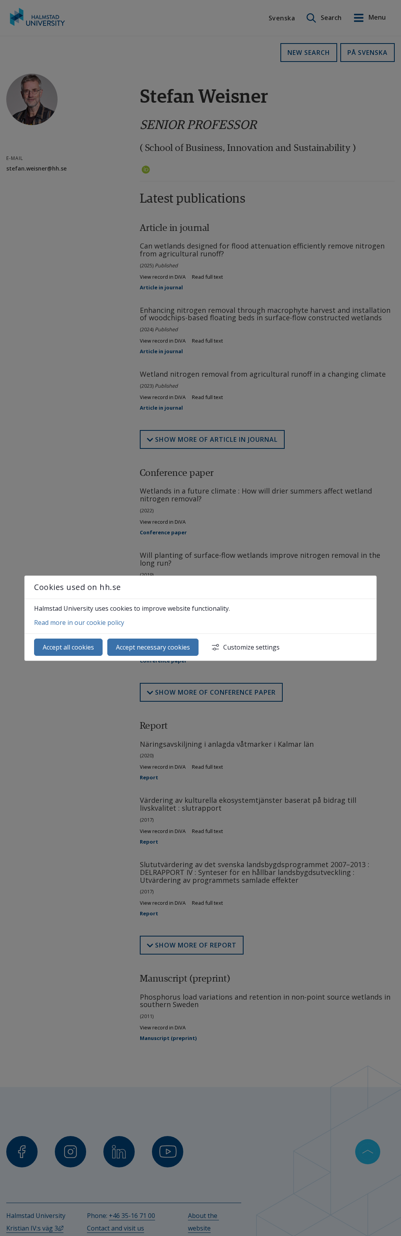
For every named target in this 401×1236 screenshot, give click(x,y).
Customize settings (251, 647)
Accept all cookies (68, 647)
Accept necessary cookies (153, 647)
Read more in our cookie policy (79, 622)
